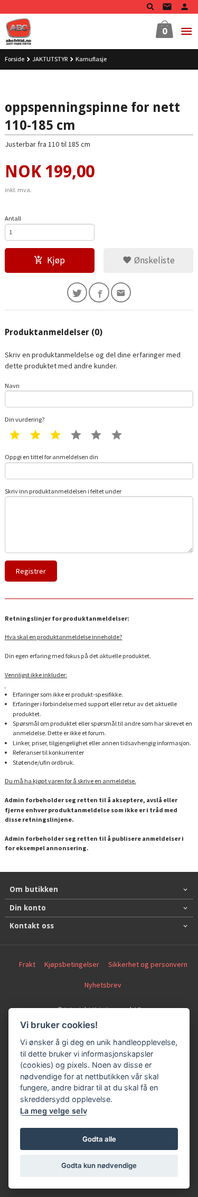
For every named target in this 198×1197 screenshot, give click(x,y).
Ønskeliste (153, 260)
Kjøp (56, 260)
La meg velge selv (53, 1110)
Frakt (27, 964)
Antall (13, 218)
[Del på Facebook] (99, 292)
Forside (14, 59)
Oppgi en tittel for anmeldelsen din (51, 457)
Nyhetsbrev (102, 985)
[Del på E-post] (121, 292)
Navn (12, 386)
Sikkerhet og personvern (147, 964)
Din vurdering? (25, 419)
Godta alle (99, 1139)
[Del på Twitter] (77, 292)
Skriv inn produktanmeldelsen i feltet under (63, 491)
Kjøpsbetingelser (71, 964)
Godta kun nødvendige (99, 1165)
